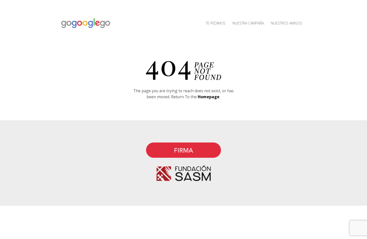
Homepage (208, 97)
